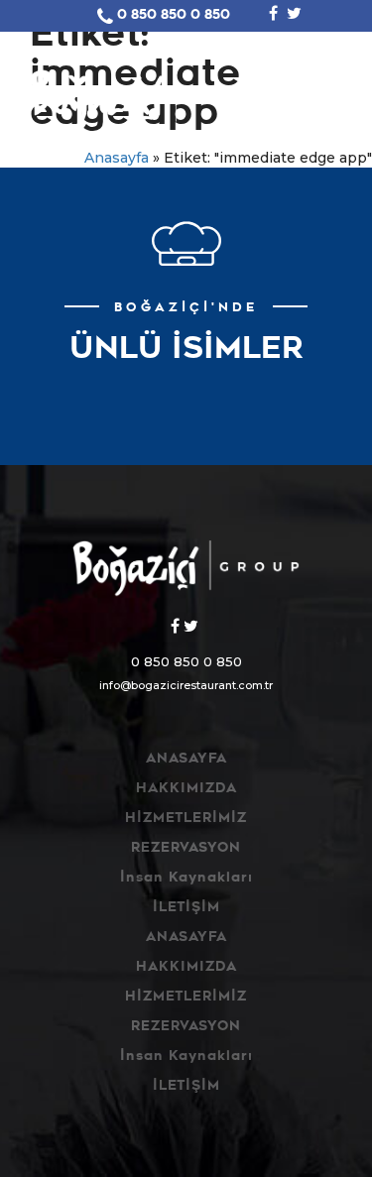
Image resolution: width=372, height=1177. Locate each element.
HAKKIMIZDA (186, 789)
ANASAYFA (186, 760)
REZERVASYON (186, 849)
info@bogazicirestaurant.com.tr (186, 685)
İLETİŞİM (186, 908)
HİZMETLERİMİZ (186, 819)
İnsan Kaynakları (186, 879)
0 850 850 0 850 (173, 16)
